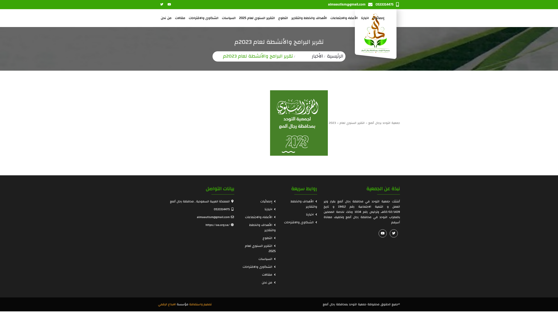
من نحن (166, 18)
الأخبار (317, 56)
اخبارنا (365, 18)
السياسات (229, 18)
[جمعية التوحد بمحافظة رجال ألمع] (375, 34)
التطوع (283, 18)
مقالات (180, 18)
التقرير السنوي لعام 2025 (257, 18)
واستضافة (196, 304)
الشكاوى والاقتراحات (204, 18)
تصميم (208, 304)
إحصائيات (378, 18)
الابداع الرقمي (167, 304)
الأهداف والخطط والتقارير (309, 18)
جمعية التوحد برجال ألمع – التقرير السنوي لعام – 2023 (364, 123)
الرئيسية (335, 56)
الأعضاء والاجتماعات (344, 18)
